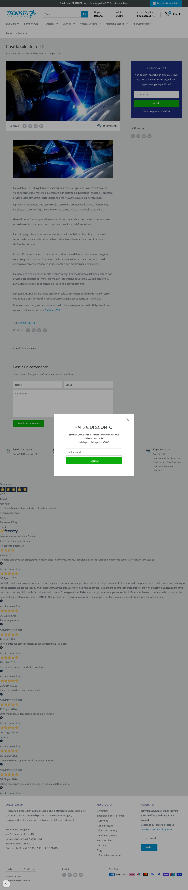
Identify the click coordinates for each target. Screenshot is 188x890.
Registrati (94, 460)
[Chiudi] (127, 419)
